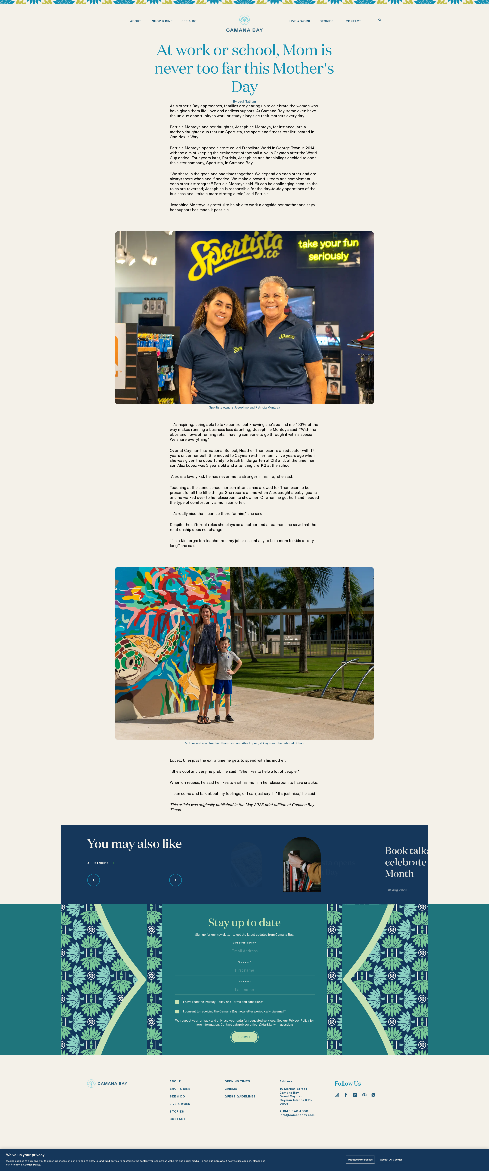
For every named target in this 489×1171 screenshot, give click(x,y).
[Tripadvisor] (364, 1094)
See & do (177, 1096)
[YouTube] (355, 1094)
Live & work (180, 1103)
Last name (244, 981)
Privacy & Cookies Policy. (26, 1164)
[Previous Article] (93, 880)
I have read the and (223, 1001)
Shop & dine (180, 1088)
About (175, 1081)
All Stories (98, 863)
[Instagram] (336, 1094)
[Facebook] (346, 1094)
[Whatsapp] (373, 1094)
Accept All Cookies (391, 1159)
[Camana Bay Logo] (107, 1086)
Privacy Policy (215, 1001)
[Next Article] (175, 880)
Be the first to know (244, 942)
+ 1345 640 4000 (294, 1111)
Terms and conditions (247, 1001)
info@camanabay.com (297, 1115)
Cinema (231, 1088)
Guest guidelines (240, 1096)
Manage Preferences (360, 1159)
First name (244, 962)
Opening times (237, 1081)
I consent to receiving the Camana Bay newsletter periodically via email (234, 1011)
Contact (177, 1119)
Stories (177, 1111)
